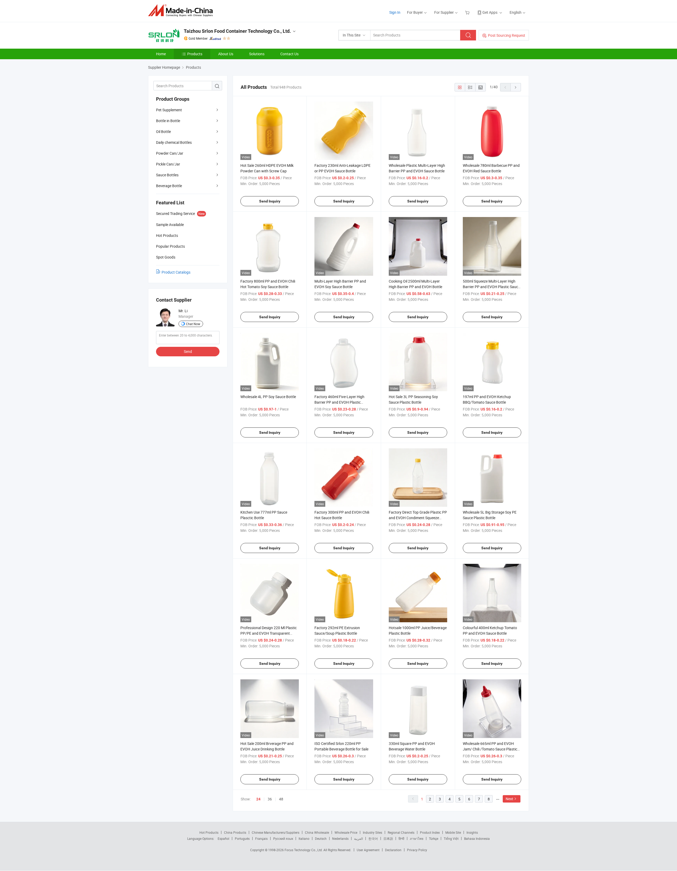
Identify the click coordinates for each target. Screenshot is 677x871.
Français (261, 838)
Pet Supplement (169, 109)
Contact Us (289, 53)
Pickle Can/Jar (168, 164)
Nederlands (340, 838)
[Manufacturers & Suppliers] (182, 10)
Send (188, 351)
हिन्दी (401, 838)
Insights (472, 832)
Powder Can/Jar (169, 153)
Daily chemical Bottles (174, 142)
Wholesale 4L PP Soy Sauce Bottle (268, 396)
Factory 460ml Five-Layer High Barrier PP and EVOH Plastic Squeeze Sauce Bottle (339, 402)
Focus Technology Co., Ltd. (304, 850)
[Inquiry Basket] (468, 12)
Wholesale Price (346, 832)
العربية (358, 838)
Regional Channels (401, 832)
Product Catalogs (176, 272)
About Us (225, 53)
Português (242, 838)
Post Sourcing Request (506, 35)
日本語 (388, 838)
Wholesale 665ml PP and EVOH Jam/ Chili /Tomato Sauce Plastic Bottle (490, 749)
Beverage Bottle (169, 185)
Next (509, 798)
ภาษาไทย (416, 838)
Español (223, 838)
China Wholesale (317, 832)
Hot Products (208, 832)
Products (194, 53)
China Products (235, 832)
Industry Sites (372, 832)
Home (161, 53)
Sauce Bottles (167, 174)
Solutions (256, 53)
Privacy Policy (417, 850)
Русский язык (283, 838)
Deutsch (321, 838)
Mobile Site (453, 832)
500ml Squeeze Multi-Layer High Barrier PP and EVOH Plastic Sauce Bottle (491, 287)
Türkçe (433, 838)
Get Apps (490, 12)
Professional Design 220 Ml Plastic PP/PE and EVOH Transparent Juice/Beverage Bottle (268, 633)
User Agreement (368, 850)
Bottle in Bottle (168, 120)
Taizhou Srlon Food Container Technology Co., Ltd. (237, 31)
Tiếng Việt (451, 838)
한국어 (373, 838)
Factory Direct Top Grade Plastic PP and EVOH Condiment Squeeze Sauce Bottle (418, 518)
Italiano (304, 838)
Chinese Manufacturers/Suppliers (275, 832)
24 (258, 799)
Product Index (430, 832)
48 (281, 798)
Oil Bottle (163, 131)
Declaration (393, 850)
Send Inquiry (269, 201)
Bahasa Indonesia (477, 838)
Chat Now (193, 324)
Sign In (394, 12)
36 (270, 798)
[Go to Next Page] (516, 87)
